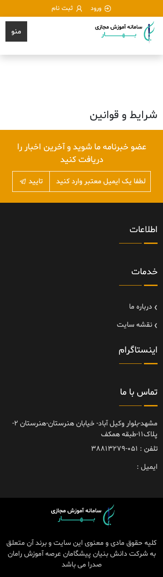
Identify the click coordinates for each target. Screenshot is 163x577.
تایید (35, 181)
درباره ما (140, 307)
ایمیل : (147, 467)
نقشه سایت (134, 325)
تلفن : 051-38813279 (124, 449)
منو (16, 32)
